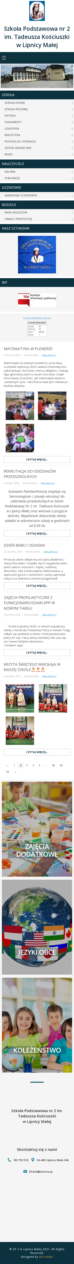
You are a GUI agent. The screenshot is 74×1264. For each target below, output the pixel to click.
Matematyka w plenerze (28, 348)
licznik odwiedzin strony (37, 318)
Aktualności (49, 355)
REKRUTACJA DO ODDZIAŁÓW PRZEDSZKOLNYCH (30, 474)
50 (7, 772)
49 (61, 765)
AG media (46, 1256)
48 (53, 765)
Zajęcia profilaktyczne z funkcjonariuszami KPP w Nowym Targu (29, 603)
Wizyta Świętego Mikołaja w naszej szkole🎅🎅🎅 (32, 667)
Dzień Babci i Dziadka (24, 545)
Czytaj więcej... (37, 459)
